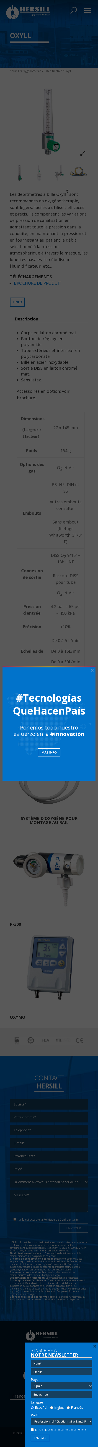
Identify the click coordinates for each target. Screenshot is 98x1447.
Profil (35, 1415)
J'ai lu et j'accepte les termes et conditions (60, 1429)
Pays (34, 1379)
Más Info (49, 752)
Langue (37, 1402)
